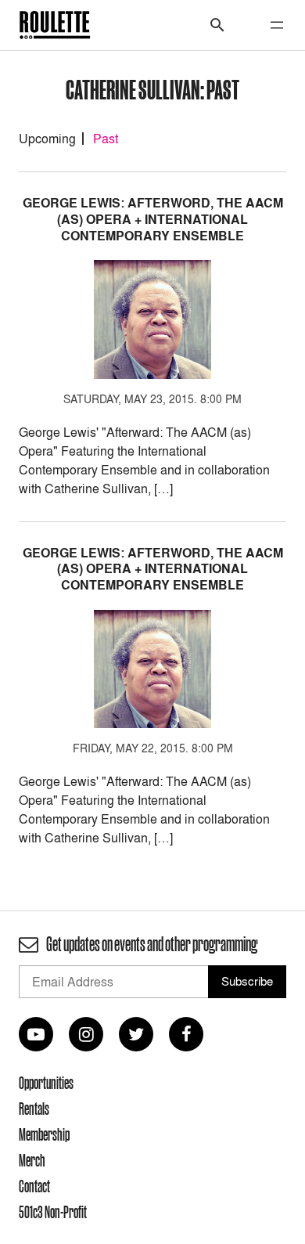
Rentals (34, 1108)
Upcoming (47, 138)
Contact (34, 1186)
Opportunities (46, 1083)
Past (105, 138)
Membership (44, 1134)
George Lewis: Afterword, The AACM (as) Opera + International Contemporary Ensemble (153, 219)
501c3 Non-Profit (53, 1212)
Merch (32, 1160)
